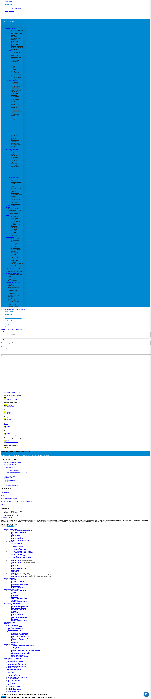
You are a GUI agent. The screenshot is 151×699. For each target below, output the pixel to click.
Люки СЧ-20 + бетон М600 (16, 116)
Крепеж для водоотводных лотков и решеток (16, 248)
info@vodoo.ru (10, 514)
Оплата (6, 17)
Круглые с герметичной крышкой (15, 227)
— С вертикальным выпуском (15, 64)
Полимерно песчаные (14, 94)
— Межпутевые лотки (11, 469)
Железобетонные (16, 90)
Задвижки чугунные (14, 287)
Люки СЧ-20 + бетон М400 (16, 109)
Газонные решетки (13, 270)
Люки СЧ (15, 101)
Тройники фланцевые (14, 300)
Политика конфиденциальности (10, 498)
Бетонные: (11, 50)
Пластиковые (15, 91)
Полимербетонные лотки (9, 476)
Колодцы (8, 207)
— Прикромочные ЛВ (18, 556)
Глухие (17, 243)
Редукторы (11, 298)
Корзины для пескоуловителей (16, 140)
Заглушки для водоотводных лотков (15, 240)
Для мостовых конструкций (15, 217)
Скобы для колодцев (14, 213)
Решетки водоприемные (12, 149)
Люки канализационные (12, 80)
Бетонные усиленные (14, 137)
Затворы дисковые (13, 289)
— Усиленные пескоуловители (10, 484)
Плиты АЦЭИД (12, 281)
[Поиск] (1, 346)
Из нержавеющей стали (18, 590)
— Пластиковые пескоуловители (11, 485)
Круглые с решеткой (14, 231)
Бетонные (14, 135)
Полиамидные (15, 157)
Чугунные (14, 163)
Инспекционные (13, 208)
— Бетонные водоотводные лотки (14, 466)
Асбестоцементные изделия (13, 273)
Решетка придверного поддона (15, 257)
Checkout (10, 526)
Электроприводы (13, 306)
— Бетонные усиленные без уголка (15, 69)
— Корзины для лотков (18, 548)
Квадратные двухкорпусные (15, 220)
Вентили (10, 284)
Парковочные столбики (15, 271)
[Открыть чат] (146, 694)
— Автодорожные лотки (11, 467)
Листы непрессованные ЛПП (17, 666)
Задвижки (11, 285)
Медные (13, 154)
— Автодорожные (16, 52)
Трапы (7, 215)
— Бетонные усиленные (15, 60)
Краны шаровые (12, 293)
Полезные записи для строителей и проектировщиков (17, 501)
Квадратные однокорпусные (16, 223)
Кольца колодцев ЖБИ (14, 210)
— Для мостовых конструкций (16, 78)
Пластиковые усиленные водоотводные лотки (14, 475)
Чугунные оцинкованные (15, 165)
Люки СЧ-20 (16, 105)
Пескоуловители (10, 133)
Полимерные (15, 99)
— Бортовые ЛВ (16, 72)
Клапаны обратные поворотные (13, 291)
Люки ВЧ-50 (21, 560)
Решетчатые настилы (14, 261)
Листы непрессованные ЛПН (17, 664)
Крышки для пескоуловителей (16, 143)
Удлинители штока (13, 301)
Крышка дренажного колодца (14, 252)
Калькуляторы (5, 492)
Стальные (14, 159)
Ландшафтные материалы (13, 268)
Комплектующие (10, 237)
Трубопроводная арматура (13, 282)
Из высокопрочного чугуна (16, 182)
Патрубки (11, 296)
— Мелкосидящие (16, 55)
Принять (3, 697)
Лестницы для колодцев (15, 211)
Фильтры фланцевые (14, 304)
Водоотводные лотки (11, 28)
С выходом (18, 245)
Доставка (7, 14)
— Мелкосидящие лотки (11, 470)
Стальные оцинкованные (15, 161)
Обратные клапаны (13, 295)
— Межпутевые (16, 54)
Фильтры (10, 303)
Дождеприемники (10, 205)
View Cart (3, 526)
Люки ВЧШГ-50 (26, 562)
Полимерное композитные (15, 97)
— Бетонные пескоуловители (10, 482)
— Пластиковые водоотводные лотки (15, 472)
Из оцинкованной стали (18, 609)
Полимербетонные (16, 148)
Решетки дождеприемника (12, 177)
